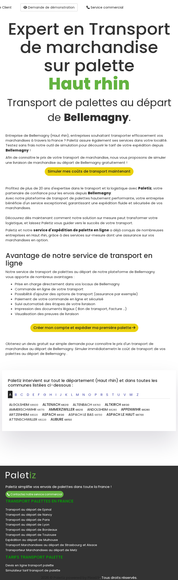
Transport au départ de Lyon (27, 524)
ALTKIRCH (117, 404)
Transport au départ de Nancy (29, 514)
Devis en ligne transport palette (30, 565)
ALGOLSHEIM (23, 404)
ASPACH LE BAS (85, 414)
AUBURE (61, 419)
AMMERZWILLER (66, 409)
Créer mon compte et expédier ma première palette (82, 327)
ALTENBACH (87, 404)
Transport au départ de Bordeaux (31, 529)
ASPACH (53, 414)
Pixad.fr (94, 577)
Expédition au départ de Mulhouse (32, 540)
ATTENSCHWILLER (27, 419)
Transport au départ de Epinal (28, 509)
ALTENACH (55, 404)
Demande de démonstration (51, 7)
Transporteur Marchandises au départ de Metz (41, 550)
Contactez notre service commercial (36, 494)
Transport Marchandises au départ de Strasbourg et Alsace (51, 545)
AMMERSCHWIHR (26, 409)
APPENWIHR (135, 409)
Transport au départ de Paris (28, 520)
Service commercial (106, 7)
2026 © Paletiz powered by (64, 577)
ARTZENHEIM (23, 414)
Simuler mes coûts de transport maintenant (89, 171)
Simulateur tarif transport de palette (33, 570)
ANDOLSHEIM (102, 409)
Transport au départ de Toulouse (31, 535)
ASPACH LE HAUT (125, 414)
